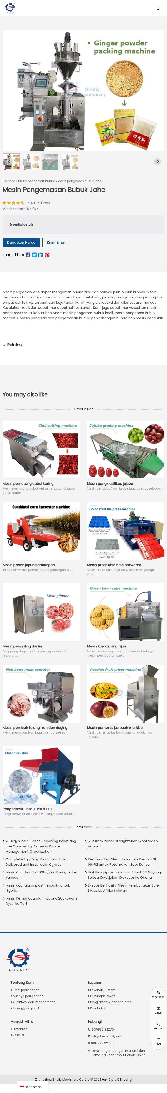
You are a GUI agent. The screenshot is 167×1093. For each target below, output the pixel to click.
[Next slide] (157, 161)
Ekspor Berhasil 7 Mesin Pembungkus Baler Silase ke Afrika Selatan (124, 888)
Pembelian (98, 1008)
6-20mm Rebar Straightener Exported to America (123, 844)
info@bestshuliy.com (107, 1036)
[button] (31, 161)
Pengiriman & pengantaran (111, 1002)
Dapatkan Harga (21, 242)
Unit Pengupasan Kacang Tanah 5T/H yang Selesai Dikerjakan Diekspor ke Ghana (124, 875)
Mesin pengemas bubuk (36, 181)
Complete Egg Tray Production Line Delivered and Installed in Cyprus (35, 862)
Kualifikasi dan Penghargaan (34, 1002)
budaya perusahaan (28, 996)
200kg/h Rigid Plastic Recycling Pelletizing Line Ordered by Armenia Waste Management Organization (40, 846)
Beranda (9, 181)
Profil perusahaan (26, 990)
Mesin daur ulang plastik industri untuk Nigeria (37, 888)
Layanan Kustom (103, 990)
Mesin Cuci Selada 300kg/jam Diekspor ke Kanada (40, 875)
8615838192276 (102, 1029)
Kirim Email (56, 242)
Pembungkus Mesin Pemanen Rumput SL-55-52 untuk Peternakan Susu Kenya (123, 862)
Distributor (20, 1029)
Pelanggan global (26, 1008)
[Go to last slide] (9, 161)
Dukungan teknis (102, 996)
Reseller (18, 1035)
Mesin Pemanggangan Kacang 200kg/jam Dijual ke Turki (41, 901)
